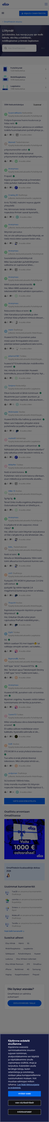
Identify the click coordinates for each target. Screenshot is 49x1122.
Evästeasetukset (24, 1112)
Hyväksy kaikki (24, 1093)
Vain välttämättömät (24, 1103)
